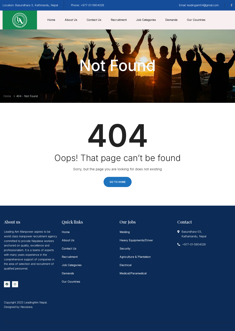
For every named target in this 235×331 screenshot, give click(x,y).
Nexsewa (26, 307)
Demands (171, 20)
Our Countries (196, 20)
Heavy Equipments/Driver (136, 240)
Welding (125, 232)
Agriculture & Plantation (135, 256)
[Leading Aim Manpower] (20, 20)
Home (51, 20)
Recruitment (119, 20)
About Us (71, 20)
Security (125, 248)
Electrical (125, 265)
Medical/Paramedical (133, 273)
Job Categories (146, 20)
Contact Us (94, 20)
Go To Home (118, 181)
